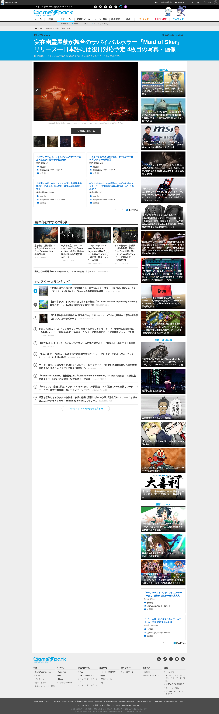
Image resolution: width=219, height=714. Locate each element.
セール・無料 (101, 19)
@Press (136, 705)
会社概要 (98, 701)
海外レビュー (40, 683)
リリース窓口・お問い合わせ (62, 701)
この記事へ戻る (85, 131)
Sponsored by (120, 210)
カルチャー (126, 668)
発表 (103, 676)
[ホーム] (35, 28)
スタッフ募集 (105, 705)
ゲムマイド (178, 19)
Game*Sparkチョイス (153, 676)
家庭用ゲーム (83, 19)
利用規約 (158, 701)
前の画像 (37, 91)
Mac (76, 24)
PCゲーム (66, 19)
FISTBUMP (161, 19)
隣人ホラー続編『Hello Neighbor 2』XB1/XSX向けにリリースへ (72, 271)
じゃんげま (170, 672)
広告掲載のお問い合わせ (84, 701)
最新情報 (103, 668)
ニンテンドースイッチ (89, 685)
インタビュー (40, 679)
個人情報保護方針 (110, 701)
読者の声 (115, 19)
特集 (51, 19)
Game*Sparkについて (42, 701)
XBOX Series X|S (87, 676)
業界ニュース (106, 679)
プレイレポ (39, 676)
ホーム (38, 19)
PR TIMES (115, 705)
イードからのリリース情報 (88, 705)
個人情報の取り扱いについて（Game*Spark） (136, 701)
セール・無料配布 (108, 672)
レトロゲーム (128, 672)
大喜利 (147, 672)
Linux (85, 24)
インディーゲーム (101, 24)
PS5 (81, 672)
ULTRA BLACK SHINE (175, 684)
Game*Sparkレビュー (44, 672)
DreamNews (126, 705)
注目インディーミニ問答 (45, 686)
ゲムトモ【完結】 (173, 688)
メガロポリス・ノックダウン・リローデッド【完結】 (175, 678)
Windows (64, 24)
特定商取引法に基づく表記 (173, 701)
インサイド (143, 19)
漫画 (128, 19)
